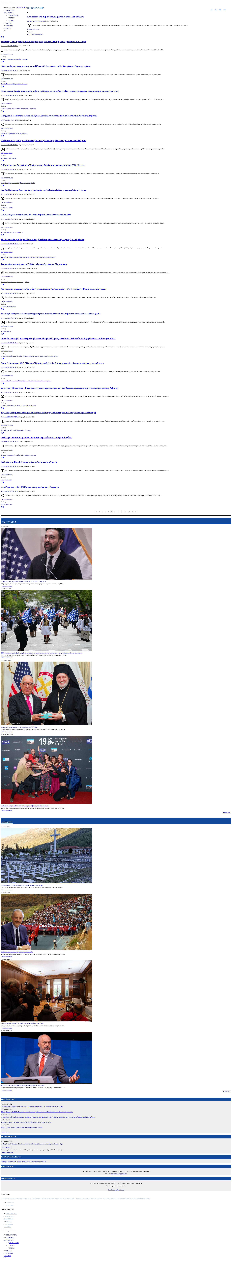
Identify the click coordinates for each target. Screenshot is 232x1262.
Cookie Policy (10, 1202)
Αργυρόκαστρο (5, 158)
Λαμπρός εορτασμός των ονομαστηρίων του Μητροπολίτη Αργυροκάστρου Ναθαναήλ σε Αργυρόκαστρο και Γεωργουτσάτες (58, 338)
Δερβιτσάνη (17, 59)
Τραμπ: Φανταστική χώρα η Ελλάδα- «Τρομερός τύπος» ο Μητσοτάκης (34, 264)
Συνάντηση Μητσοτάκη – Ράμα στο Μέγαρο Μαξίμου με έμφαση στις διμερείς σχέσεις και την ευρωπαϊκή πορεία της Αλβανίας (59, 388)
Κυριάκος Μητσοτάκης (7, 59)
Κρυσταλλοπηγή (11, 430)
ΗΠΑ (12, 232)
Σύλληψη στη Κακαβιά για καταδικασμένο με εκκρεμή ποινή (29, 462)
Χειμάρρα (10, 504)
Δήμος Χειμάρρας (6, 183)
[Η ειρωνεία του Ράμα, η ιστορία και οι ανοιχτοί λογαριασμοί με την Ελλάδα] (46, 1083)
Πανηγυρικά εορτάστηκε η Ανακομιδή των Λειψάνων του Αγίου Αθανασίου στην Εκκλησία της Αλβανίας (49, 116)
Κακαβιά (3, 84)
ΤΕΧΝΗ (11, 18)
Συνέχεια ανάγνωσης (33, 29)
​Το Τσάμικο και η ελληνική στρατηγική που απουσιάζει (17, 952)
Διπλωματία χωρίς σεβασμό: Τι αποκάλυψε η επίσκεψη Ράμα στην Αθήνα (22, 1023)
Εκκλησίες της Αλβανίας (20, 133)
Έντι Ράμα (24, 59)
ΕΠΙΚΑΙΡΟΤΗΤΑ (21, 7)
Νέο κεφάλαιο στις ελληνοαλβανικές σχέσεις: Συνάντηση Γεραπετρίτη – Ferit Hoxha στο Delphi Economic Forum (53, 289)
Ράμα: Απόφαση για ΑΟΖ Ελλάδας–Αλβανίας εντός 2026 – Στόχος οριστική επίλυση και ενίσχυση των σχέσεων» (52, 363)
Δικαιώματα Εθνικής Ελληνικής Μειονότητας (14, 257)
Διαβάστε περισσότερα (7, 1152)
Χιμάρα (3, 108)
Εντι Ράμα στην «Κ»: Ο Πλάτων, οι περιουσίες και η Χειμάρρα (30, 487)
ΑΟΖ (8, 381)
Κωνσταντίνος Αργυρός (22, 108)
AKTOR (20, 232)
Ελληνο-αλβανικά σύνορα (20, 84)
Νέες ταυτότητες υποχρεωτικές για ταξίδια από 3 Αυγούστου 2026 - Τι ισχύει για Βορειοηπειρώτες (46, 66)
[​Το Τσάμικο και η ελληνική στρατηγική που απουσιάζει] (46, 949)
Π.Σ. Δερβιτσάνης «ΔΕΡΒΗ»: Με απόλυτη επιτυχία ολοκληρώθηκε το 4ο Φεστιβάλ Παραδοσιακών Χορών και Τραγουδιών (37, 1112)
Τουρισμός (32, 108)
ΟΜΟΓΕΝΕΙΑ (10, 10)
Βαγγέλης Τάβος (10, 108)
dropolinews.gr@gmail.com (119, 1173)
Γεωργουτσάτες (17, 356)
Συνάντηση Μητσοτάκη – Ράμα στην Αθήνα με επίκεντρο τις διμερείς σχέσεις (36, 437)
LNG (16, 232)
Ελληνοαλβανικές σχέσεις (8, 306)
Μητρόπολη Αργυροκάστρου (49, 356)
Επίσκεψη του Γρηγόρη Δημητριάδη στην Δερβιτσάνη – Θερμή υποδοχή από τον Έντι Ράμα (43, 41)
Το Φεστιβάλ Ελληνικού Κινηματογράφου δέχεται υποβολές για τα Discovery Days (25, 806)
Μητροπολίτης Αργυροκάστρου (32, 356)
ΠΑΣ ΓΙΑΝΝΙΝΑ (32, 34)
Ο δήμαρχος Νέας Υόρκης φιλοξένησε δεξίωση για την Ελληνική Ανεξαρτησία (23, 581)
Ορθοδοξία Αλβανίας (7, 133)
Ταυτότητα (9, 84)
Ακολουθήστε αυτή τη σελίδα (37, 1161)
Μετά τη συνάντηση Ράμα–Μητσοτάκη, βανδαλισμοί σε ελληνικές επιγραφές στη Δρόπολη (42, 239)
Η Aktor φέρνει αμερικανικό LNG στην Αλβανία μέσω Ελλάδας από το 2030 (36, 214)
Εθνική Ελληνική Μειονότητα (46, 257)
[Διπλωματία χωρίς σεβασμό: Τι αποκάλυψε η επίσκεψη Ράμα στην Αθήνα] (46, 1021)
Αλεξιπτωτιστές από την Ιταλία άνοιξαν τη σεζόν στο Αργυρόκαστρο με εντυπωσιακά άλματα (43, 140)
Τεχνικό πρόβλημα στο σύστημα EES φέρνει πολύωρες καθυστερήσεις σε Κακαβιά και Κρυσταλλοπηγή (48, 412)
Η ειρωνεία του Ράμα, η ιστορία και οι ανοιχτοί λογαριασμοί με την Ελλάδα (22, 1085)
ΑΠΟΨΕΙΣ (7, 28)
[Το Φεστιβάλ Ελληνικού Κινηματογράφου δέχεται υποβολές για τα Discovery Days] (46, 803)
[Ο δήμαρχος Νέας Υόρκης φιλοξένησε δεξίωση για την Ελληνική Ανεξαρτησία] (46, 579)
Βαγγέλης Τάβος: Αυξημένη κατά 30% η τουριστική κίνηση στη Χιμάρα (21, 1127)
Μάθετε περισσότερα (7, 586)
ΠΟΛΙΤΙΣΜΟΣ (8, 12)
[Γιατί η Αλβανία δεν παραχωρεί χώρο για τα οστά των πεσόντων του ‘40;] (46, 882)
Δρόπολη (29, 257)
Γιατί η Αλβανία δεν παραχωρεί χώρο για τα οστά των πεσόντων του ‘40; (22, 885)
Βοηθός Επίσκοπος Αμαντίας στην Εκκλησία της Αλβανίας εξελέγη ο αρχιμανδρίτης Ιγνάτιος (43, 190)
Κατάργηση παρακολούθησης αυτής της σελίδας (15, 1161)
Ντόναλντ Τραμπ (6, 282)
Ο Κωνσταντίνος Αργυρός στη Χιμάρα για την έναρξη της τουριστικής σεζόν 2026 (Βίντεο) (42, 165)
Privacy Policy (10, 1205)
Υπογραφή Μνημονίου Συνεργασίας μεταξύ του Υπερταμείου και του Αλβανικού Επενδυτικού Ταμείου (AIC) (50, 313)
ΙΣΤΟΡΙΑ (8, 23)
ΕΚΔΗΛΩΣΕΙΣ (14, 15)
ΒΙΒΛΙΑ (11, 20)
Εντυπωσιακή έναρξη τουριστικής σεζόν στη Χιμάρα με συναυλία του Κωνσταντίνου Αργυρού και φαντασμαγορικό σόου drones (59, 91)
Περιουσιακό (14, 381)
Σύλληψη (3, 480)
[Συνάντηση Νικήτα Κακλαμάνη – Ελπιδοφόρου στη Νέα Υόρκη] (46, 724)
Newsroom (30, 21)
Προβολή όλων (226, 812)
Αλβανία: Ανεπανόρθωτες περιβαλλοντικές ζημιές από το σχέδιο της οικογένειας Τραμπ (26, 1122)
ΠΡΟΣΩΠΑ (9, 26)
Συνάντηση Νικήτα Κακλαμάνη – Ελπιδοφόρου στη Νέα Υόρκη (19, 727)
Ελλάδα (8, 232)
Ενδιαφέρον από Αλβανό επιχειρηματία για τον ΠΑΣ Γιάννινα (55, 17)
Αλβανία (40, 34)
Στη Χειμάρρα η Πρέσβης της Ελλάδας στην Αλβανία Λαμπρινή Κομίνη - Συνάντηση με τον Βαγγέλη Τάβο (32, 1106)
